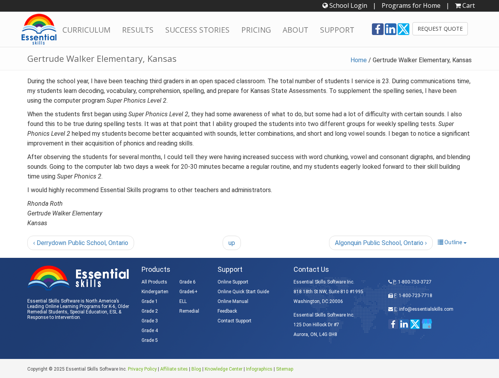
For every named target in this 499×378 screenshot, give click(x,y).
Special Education (88, 312)
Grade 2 (150, 311)
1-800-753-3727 (415, 282)
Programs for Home (411, 5)
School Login (347, 5)
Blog (196, 369)
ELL (183, 301)
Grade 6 (187, 282)
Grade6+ (188, 291)
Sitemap (284, 369)
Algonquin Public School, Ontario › (381, 243)
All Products (154, 282)
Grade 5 (150, 340)
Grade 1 (150, 301)
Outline (453, 242)
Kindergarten (155, 291)
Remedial (189, 311)
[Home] (39, 29)
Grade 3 (150, 321)
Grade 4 (150, 330)
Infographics (259, 369)
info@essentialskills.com (426, 309)
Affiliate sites (174, 369)
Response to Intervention (53, 317)
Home (358, 60)
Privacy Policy (142, 369)
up (231, 243)
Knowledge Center (223, 369)
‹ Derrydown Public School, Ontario (80, 243)
